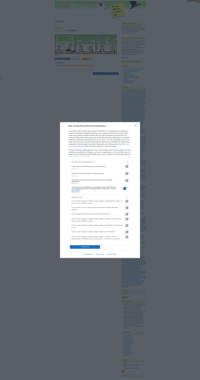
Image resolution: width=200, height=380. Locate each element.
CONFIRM (85, 247)
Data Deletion (88, 254)
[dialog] (100, 190)
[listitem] (100, 162)
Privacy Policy (111, 254)
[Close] (136, 126)
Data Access (100, 254)
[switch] (126, 166)
